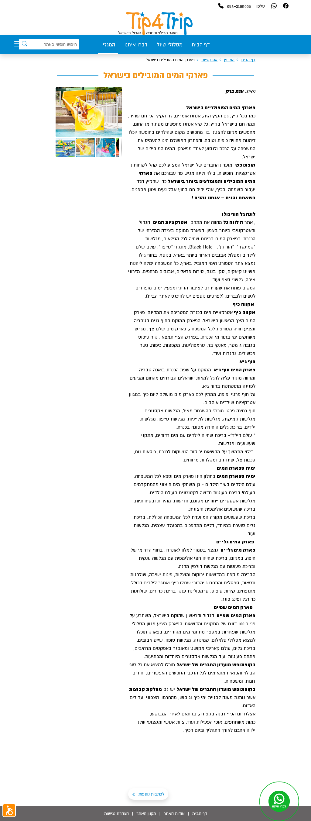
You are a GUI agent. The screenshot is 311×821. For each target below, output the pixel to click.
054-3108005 (239, 6)
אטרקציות (209, 60)
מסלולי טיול (170, 45)
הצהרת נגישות (116, 813)
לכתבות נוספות (150, 794)
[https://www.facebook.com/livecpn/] (286, 6)
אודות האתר (174, 813)
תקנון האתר (146, 813)
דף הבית (201, 45)
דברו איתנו (136, 45)
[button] (116, 92)
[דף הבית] (155, 23)
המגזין (108, 45)
